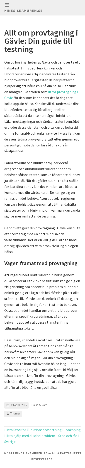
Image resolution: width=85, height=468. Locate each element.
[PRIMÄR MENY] (7, 5)
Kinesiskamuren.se (23, 10)
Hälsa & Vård (39, 405)
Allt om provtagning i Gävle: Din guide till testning (41, 41)
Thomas (15, 413)
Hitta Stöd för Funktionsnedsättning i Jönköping (42, 429)
